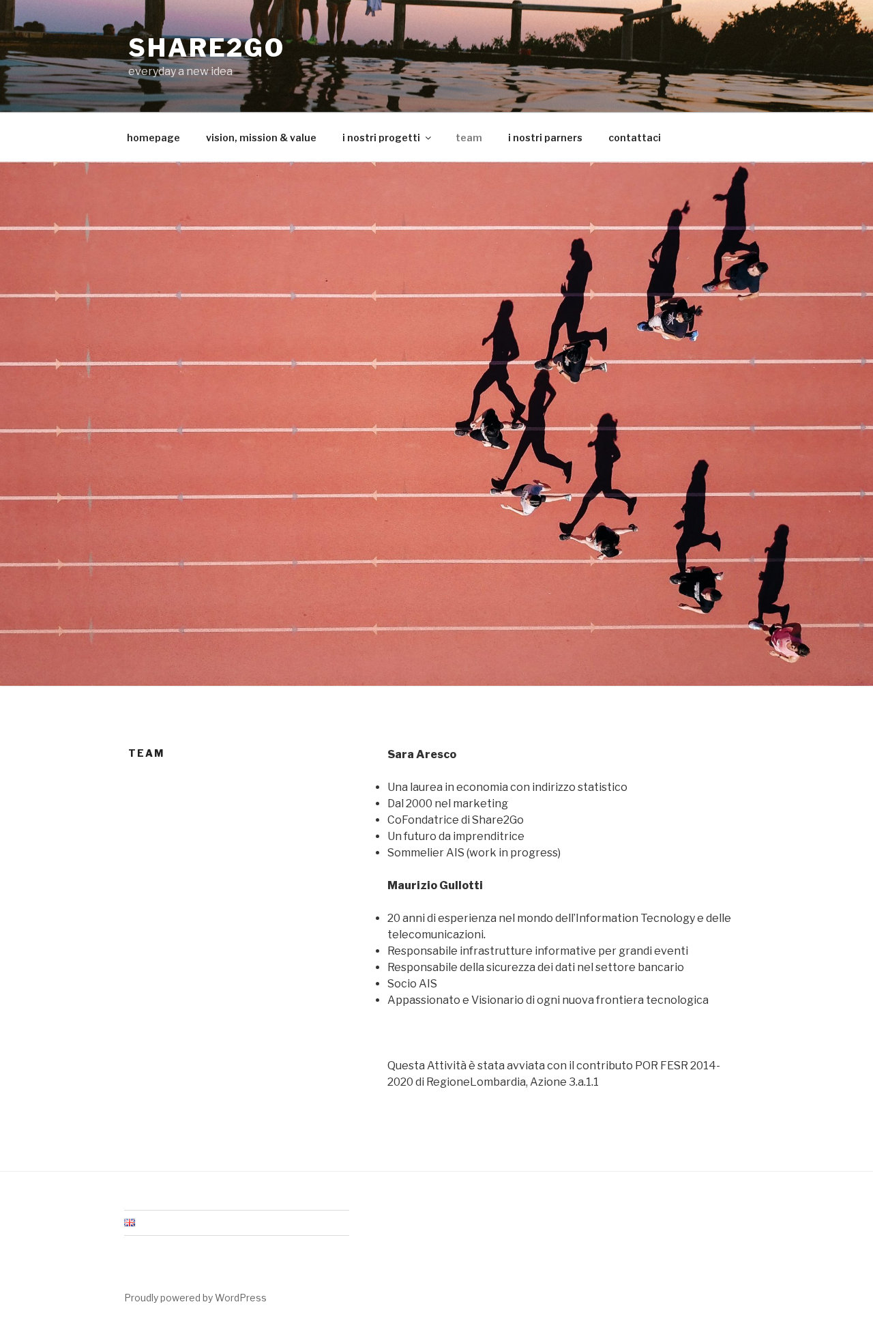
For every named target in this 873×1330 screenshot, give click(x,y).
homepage (153, 137)
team (469, 137)
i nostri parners (545, 137)
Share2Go (206, 48)
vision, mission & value (261, 137)
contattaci (634, 137)
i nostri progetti (381, 137)
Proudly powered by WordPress (195, 1297)
